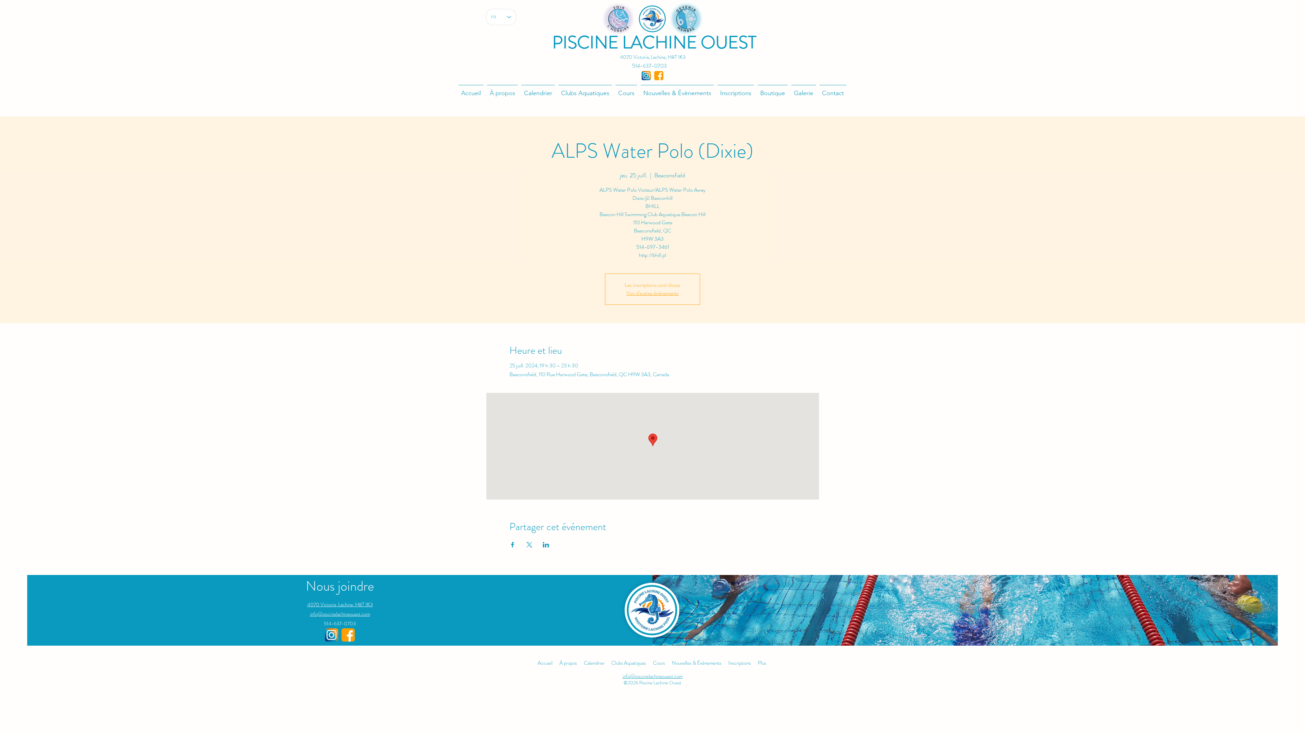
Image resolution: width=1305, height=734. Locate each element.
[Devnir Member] (686, 19)
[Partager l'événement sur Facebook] (512, 544)
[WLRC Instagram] (331, 635)
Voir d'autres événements (652, 293)
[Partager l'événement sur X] (529, 544)
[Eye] (618, 19)
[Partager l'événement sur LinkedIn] (546, 544)
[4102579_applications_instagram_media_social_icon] (646, 75)
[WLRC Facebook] (348, 635)
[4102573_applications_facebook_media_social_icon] (658, 75)
